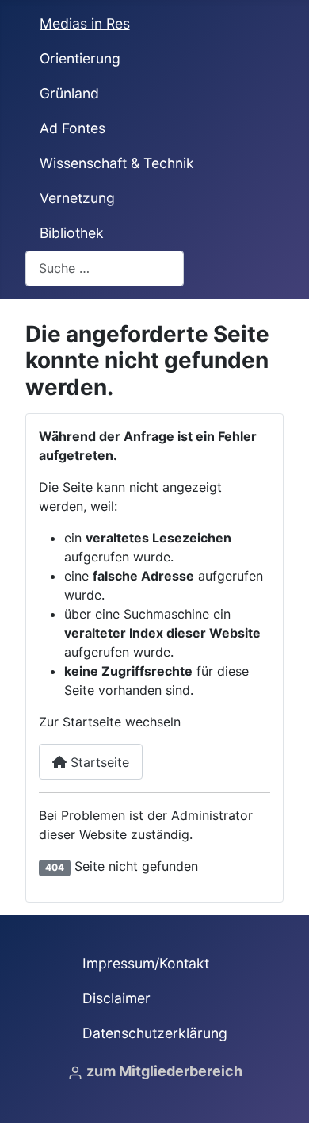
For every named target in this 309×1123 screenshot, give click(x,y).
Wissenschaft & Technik (117, 163)
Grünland (69, 93)
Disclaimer (116, 998)
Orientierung (80, 58)
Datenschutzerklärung (154, 1033)
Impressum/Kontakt (145, 963)
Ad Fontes (72, 128)
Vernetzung (77, 198)
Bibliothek (72, 232)
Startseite (98, 762)
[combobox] (104, 268)
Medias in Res (85, 23)
